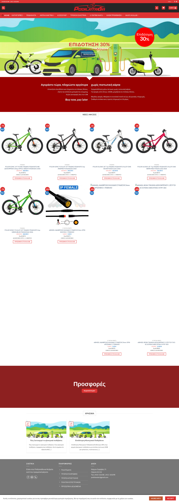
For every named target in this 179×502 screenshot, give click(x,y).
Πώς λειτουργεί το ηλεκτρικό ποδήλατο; (46, 440)
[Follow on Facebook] (174, 1)
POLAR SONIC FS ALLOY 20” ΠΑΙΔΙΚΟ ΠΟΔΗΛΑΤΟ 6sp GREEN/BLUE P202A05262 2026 (22, 231)
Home (6, 15)
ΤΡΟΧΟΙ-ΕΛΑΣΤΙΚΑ (78, 15)
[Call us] (35, 477)
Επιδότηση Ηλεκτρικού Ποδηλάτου (89, 440)
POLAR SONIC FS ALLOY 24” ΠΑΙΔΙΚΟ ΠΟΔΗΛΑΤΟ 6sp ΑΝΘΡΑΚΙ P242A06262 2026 (67, 168)
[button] (3, 8)
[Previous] (6, 49)
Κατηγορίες (17, 15)
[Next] (173, 49)
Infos (169, 1)
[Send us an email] (176, 1)
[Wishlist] (163, 8)
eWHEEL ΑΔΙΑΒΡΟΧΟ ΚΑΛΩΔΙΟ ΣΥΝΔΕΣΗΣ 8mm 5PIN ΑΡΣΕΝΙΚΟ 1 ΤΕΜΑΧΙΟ (112, 343)
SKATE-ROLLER (131, 15)
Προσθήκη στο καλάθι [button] (22, 178)
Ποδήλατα (31, 15)
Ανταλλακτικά (47, 15)
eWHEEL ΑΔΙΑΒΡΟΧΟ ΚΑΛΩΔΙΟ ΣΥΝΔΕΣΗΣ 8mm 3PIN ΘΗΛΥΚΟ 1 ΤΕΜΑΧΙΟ (67, 231)
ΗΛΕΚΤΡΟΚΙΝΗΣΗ (114, 15)
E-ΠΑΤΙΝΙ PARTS (96, 15)
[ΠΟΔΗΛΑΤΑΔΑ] (89, 7)
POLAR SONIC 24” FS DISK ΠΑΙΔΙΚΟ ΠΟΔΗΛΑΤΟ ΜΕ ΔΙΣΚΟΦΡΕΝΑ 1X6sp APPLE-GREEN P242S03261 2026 (22, 168)
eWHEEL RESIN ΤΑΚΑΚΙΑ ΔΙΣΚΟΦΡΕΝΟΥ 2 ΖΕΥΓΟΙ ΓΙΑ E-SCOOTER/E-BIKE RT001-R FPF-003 (157, 343)
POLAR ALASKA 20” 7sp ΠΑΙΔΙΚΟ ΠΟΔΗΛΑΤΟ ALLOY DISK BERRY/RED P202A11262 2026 (156, 168)
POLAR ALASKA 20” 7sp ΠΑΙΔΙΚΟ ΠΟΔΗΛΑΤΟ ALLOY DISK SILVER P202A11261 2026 (112, 168)
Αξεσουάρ (62, 15)
